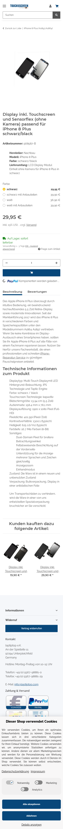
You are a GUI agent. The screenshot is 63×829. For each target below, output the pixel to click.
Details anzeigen (31, 824)
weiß (33, 200)
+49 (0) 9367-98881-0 (29, 672)
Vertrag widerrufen (31, 628)
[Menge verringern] (6, 262)
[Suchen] (56, 15)
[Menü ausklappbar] (4, 5)
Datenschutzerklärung (15, 771)
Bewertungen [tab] (37, 291)
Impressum (38, 771)
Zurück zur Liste (13, 28)
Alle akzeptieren (31, 804)
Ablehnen (31, 816)
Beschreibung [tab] (12, 291)
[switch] (10, 782)
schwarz (33, 189)
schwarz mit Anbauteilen (33, 194)
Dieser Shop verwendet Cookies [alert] (31, 721)
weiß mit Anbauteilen (33, 205)
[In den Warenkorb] (5, 39)
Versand (31, 224)
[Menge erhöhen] (56, 262)
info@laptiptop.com (26, 684)
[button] (50, 6)
